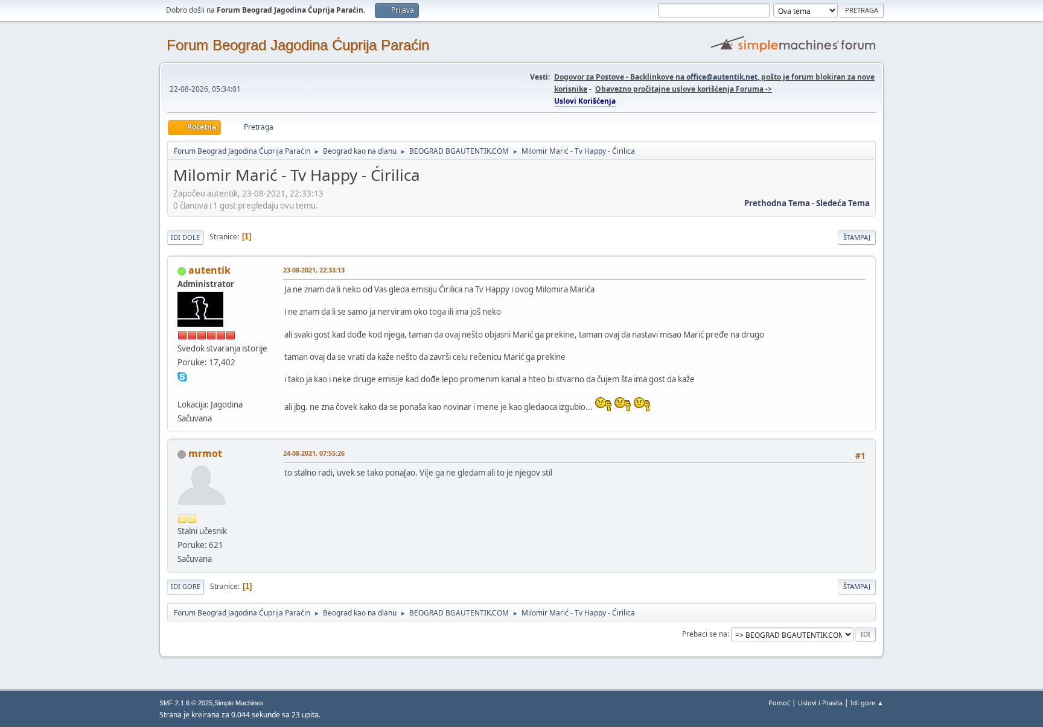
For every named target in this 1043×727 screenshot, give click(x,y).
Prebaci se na (704, 634)
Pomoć (779, 702)
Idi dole (185, 237)
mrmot (205, 453)
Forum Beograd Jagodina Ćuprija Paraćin (298, 45)
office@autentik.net (722, 77)
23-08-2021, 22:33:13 (314, 269)
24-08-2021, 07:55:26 (314, 453)
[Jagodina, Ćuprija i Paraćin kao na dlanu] (182, 390)
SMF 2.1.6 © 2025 (185, 703)
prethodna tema (777, 203)
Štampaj (856, 237)
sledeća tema (843, 203)
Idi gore (185, 586)
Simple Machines (239, 703)
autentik (209, 270)
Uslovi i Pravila (820, 702)
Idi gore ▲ (867, 702)
